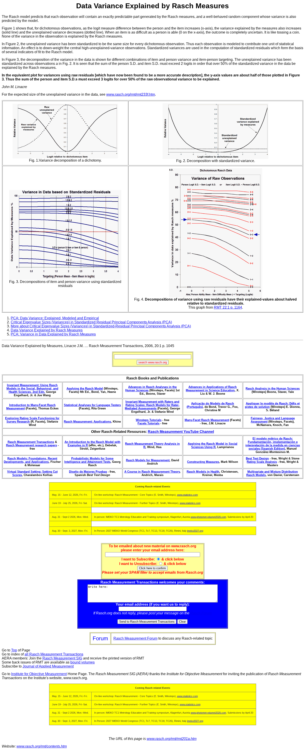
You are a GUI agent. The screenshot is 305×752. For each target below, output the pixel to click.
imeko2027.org (195, 530)
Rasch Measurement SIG (62, 658)
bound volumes (82, 662)
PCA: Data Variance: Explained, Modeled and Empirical (55, 318)
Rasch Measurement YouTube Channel (181, 432)
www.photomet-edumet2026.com (208, 517)
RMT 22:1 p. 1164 (228, 307)
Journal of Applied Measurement (48, 666)
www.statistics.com (187, 494)
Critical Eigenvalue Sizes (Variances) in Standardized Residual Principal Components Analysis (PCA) (91, 322)
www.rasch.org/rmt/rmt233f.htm (130, 94)
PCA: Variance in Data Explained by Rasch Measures (53, 334)
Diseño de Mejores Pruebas (88, 471)
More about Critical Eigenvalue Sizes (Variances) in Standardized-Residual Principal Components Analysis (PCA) (101, 326)
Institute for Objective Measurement (39, 674)
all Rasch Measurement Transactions (54, 654)
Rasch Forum (201, 613)
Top (14, 650)
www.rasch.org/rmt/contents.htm (42, 746)
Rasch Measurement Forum (135, 638)
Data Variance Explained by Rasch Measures (47, 330)
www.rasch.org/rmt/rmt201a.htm (171, 739)
